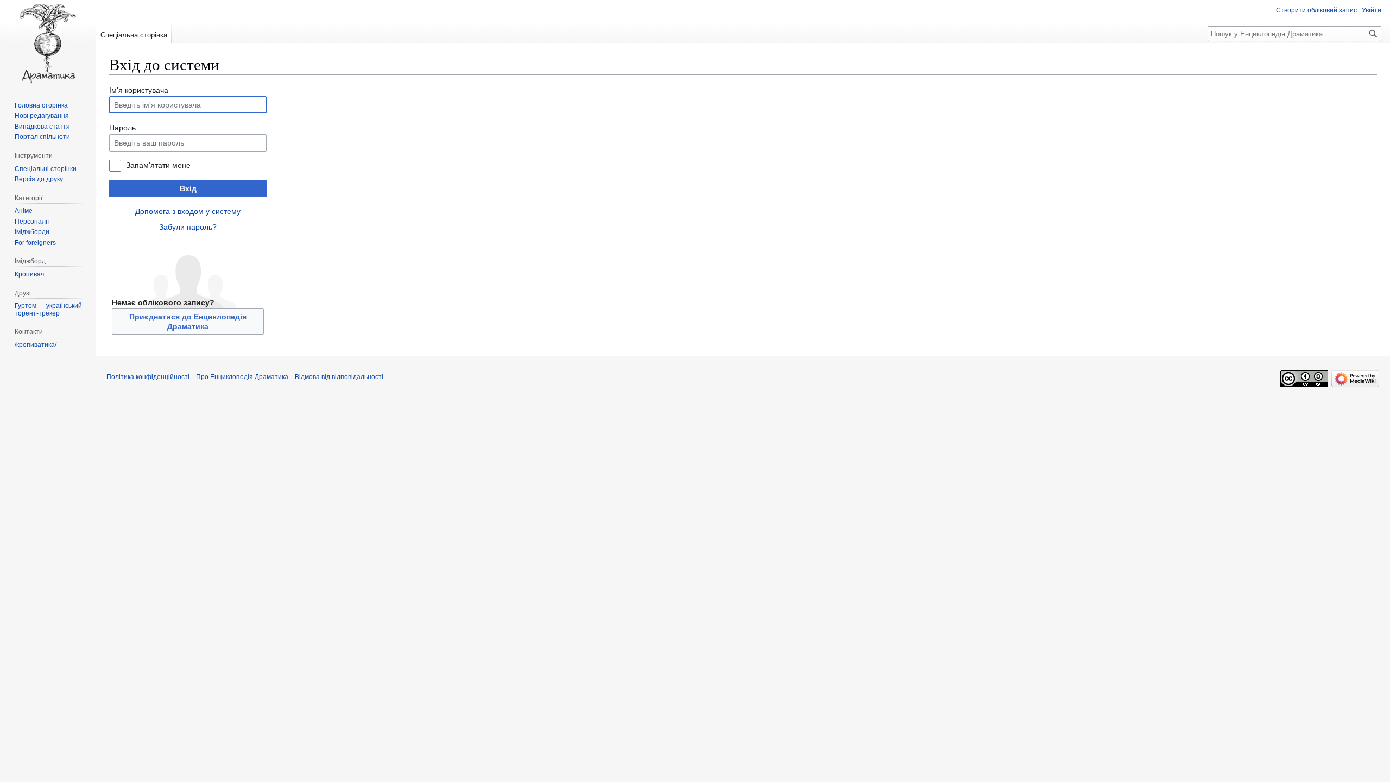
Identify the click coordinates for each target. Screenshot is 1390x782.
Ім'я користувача (138, 90)
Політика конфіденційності (147, 377)
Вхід (188, 188)
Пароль (122, 127)
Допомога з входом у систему (188, 211)
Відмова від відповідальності (339, 377)
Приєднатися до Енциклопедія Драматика (188, 321)
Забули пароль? (188, 227)
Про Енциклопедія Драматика (242, 377)
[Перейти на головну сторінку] (47, 43)
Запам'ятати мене (158, 165)
